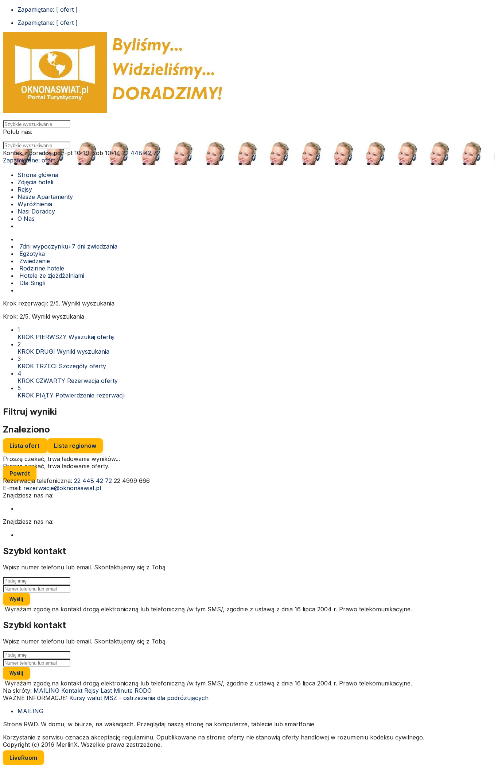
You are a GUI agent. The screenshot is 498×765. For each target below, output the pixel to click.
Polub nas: (17, 131)
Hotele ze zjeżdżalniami (50, 275)
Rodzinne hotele (40, 268)
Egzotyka (31, 253)
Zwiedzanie (33, 261)
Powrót (19, 473)
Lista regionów (75, 445)
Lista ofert (25, 445)
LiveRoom (23, 757)
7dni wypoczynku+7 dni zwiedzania (67, 246)
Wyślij (16, 599)
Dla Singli (31, 283)
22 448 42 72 (141, 153)
